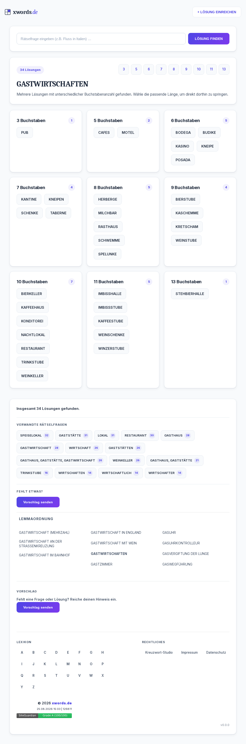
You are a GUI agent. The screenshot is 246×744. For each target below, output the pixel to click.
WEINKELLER (32, 376)
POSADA (183, 160)
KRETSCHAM (187, 227)
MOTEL (128, 132)
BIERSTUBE (186, 199)
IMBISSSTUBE (110, 307)
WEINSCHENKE (111, 335)
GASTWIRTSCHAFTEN (109, 554)
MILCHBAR (107, 213)
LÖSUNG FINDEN (209, 39)
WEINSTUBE (186, 240)
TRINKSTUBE (32, 362)
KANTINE (29, 199)
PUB (24, 132)
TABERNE (58, 213)
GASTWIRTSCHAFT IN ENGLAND (116, 533)
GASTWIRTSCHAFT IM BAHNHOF (44, 555)
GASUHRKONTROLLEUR (181, 543)
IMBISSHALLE (110, 294)
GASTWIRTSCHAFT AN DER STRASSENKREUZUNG (40, 544)
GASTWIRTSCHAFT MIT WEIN (114, 543)
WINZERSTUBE (111, 348)
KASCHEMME (187, 213)
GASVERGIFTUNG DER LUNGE (185, 554)
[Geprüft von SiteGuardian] (44, 716)
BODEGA (183, 132)
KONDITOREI (32, 321)
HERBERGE (107, 199)
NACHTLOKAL (33, 335)
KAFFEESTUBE (110, 321)
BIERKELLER (31, 294)
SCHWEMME (109, 240)
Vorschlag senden (38, 502)
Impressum (189, 652)
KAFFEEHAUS (32, 307)
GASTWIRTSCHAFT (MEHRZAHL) (44, 533)
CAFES (104, 132)
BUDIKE (209, 132)
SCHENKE (29, 213)
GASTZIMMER (101, 564)
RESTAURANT (33, 348)
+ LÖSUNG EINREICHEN (216, 12)
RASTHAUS (108, 227)
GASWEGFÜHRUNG (177, 564)
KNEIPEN (56, 199)
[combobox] (101, 38)
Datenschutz (216, 652)
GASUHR (169, 533)
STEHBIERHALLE (190, 294)
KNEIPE (207, 146)
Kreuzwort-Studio (159, 652)
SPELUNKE (107, 254)
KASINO (182, 146)
